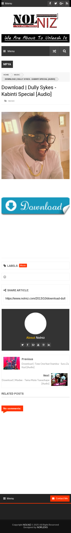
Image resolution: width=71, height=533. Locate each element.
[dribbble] (43, 345)
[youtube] (38, 345)
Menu (8, 3)
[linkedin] (49, 345)
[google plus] (33, 345)
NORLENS (42, 527)
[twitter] (22, 345)
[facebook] (27, 345)
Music (17, 75)
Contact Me (62, 498)
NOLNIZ (27, 525)
